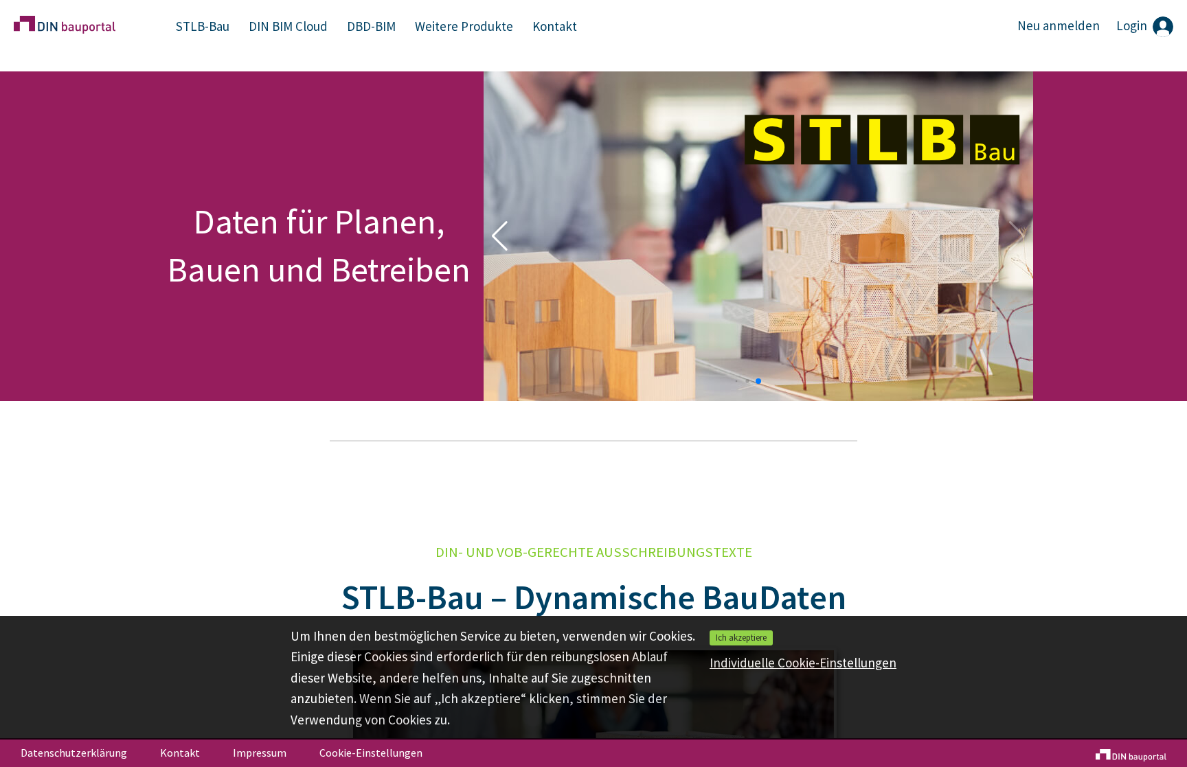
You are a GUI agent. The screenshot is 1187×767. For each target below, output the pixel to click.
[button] (737, 381)
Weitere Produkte (464, 26)
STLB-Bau (202, 26)
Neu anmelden (1058, 25)
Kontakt (554, 26)
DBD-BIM (371, 26)
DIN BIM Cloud (288, 26)
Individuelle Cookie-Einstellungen (803, 662)
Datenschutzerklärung (74, 752)
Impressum (259, 752)
